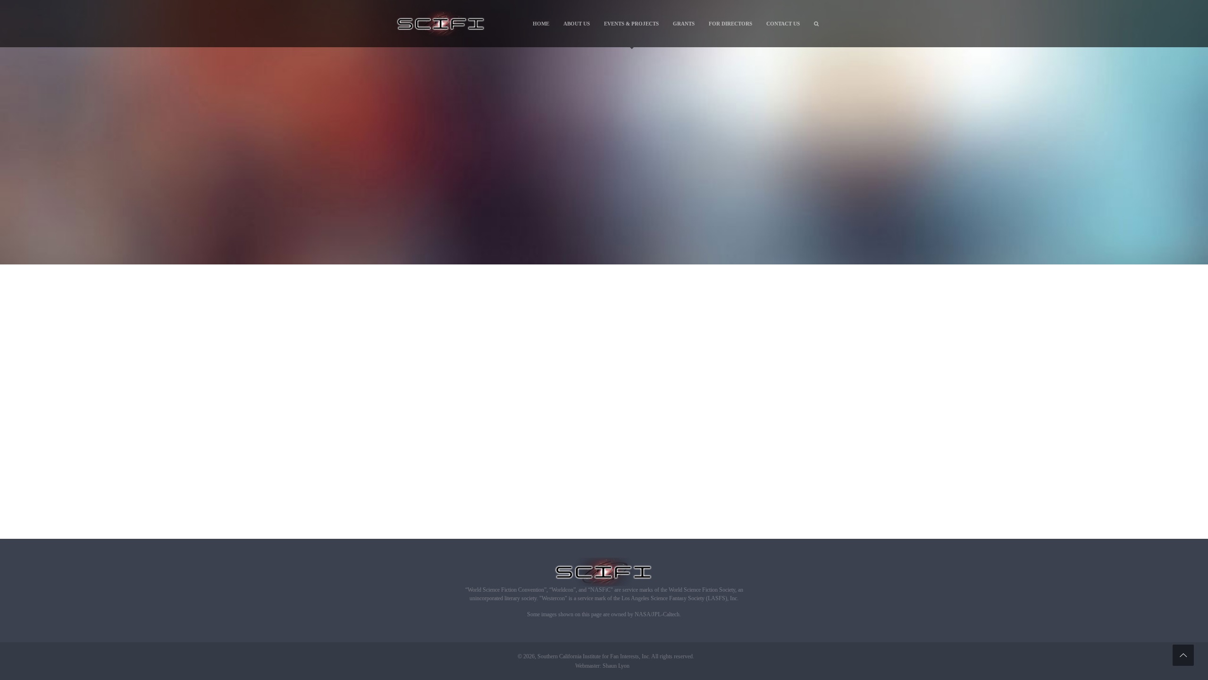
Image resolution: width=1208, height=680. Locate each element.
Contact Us (783, 23)
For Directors (730, 23)
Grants (684, 23)
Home (541, 23)
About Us (576, 23)
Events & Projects (631, 23)
